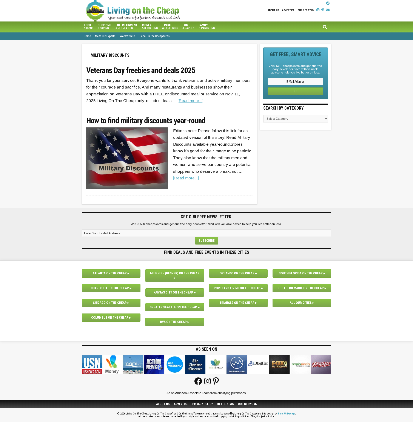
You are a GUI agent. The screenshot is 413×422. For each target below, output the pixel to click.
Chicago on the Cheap (110, 303)
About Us (273, 10)
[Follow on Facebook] (328, 3)
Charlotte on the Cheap (110, 288)
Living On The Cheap (154, 10)
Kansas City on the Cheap (173, 292)
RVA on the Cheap (173, 322)
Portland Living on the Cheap (237, 288)
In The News (225, 404)
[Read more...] (190, 100)
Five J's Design (286, 413)
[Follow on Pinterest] (322, 10)
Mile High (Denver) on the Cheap (174, 273)
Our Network (305, 10)
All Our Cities (301, 303)
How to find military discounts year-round (145, 121)
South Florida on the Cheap (301, 273)
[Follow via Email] (328, 10)
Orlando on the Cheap (237, 273)
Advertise (288, 10)
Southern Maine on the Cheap (300, 288)
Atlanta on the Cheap (110, 273)
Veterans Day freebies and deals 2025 (140, 70)
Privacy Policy (202, 404)
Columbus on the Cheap (109, 318)
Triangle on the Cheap (236, 303)
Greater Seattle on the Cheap (173, 307)
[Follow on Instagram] (317, 10)
